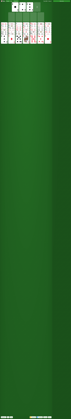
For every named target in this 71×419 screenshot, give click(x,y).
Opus (11, 1)
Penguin (7, 1)
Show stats (62, 1)
